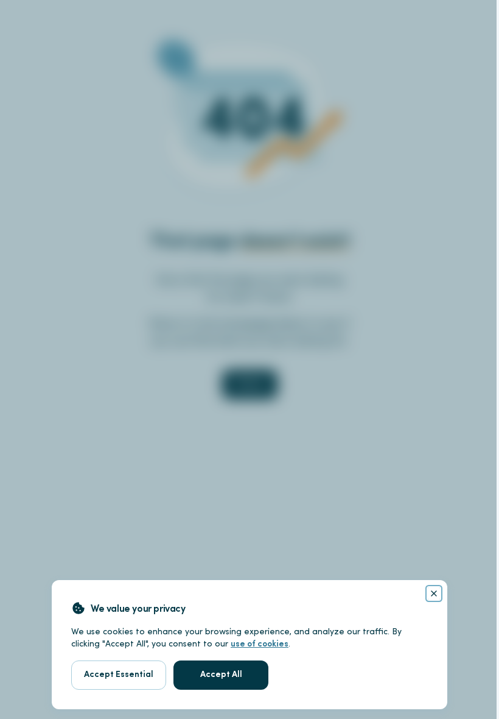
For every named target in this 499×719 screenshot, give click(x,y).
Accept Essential (118, 674)
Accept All (221, 674)
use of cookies (259, 644)
